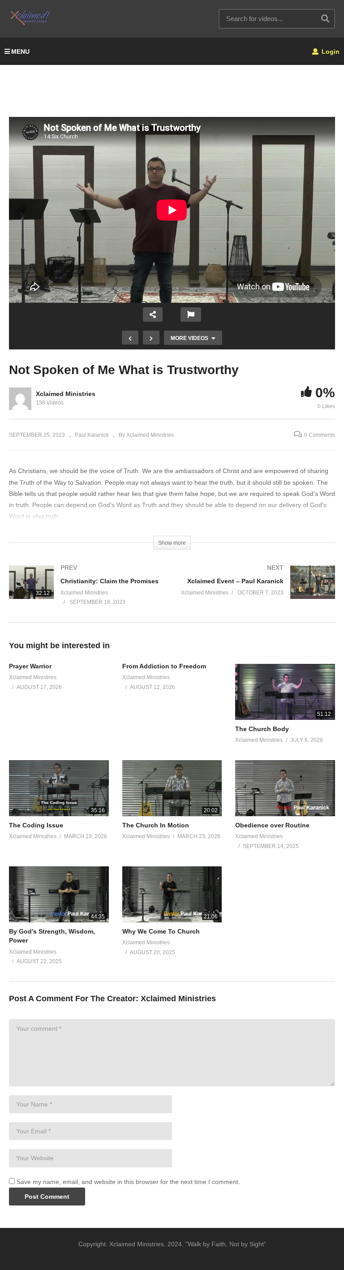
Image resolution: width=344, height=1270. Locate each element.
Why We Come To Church (161, 931)
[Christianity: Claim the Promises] (86, 593)
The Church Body (262, 728)
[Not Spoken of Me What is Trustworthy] (285, 692)
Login (330, 51)
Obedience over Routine (272, 825)
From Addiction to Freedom (164, 666)
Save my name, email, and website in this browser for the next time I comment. (128, 1181)
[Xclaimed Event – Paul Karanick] (258, 591)
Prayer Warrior (30, 666)
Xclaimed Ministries (65, 393)
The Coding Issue (36, 825)
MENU (20, 51)
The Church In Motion (155, 825)
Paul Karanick (92, 435)
